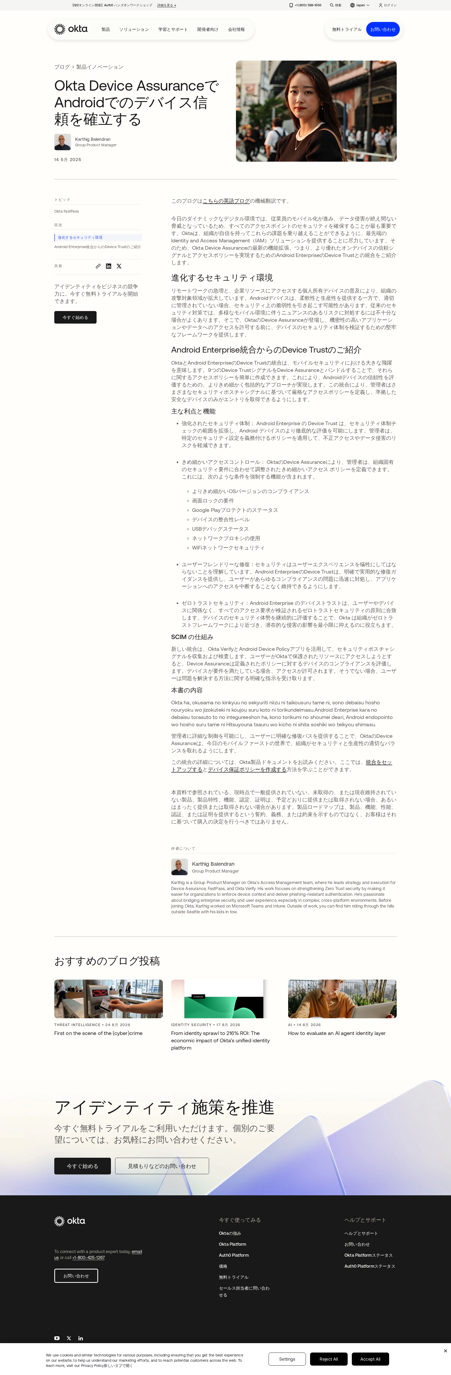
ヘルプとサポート (361, 1233)
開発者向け (207, 29)
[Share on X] (119, 266)
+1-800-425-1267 (88, 1257)
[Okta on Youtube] (57, 1339)
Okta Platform (232, 1244)
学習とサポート (173, 29)
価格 (223, 1266)
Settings (287, 1359)
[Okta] (71, 29)
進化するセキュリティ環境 (80, 237)
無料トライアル (347, 29)
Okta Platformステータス (369, 1255)
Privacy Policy (107, 1366)
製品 (106, 29)
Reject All (329, 1359)
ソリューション (134, 29)
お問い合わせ (383, 29)
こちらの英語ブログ (226, 201)
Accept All (370, 1359)
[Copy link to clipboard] (98, 266)
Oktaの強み (230, 1233)
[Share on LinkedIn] (108, 266)
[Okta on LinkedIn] (80, 1339)
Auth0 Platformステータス (370, 1266)
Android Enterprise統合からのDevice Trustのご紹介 (97, 247)
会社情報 (236, 29)
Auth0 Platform (234, 1255)
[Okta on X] (69, 1339)
